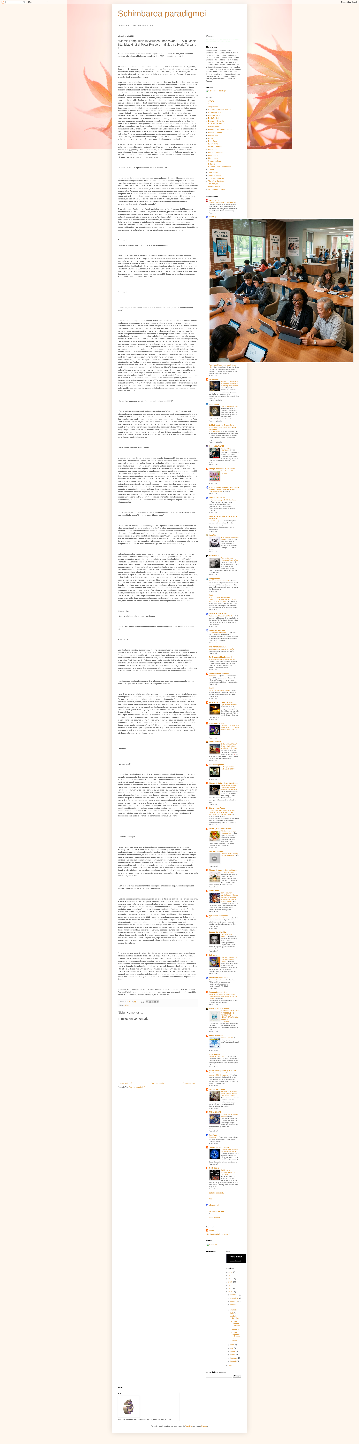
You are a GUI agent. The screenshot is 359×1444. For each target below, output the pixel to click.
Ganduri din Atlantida (217, 932)
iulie (232, 1313)
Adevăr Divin (214, 556)
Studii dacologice (214, 175)
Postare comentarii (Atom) (139, 1087)
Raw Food (213, 1135)
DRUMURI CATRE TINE (218, 614)
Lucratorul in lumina (215, 152)
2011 (230, 1289)
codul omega (214, 404)
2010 (230, 1292)
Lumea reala (213, 155)
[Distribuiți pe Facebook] (155, 1001)
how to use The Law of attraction (222, 41)
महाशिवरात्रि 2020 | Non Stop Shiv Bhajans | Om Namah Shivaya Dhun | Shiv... (230, 727)
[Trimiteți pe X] (152, 1001)
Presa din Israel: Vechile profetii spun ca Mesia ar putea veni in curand (229, 1094)
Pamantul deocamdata (218, 992)
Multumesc (213, 676)
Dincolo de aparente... (228, 872)
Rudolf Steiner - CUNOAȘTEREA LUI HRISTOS (228, 1172)
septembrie (234, 1305)
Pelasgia (211, 164)
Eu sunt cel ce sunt (216, 1211)
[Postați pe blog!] (149, 1001)
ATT (209, 104)
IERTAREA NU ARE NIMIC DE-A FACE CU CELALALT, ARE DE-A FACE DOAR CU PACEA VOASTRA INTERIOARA (223, 812)
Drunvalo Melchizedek (216, 124)
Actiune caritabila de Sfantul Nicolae (221, 616)
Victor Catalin (214, 1205)
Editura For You (214, 127)
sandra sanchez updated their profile (221, 649)
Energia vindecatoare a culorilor (222, 469)
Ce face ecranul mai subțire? (219, 581)
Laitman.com (214, 200)
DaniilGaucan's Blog (217, 630)
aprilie (233, 1351)
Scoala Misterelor (216, 1036)
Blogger (204, 1426)
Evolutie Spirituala (215, 132)
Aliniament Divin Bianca (217, 980)
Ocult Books (214, 1168)
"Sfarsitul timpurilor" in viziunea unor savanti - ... (235, 1325)
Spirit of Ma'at (213, 173)
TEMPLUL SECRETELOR (219, 1009)
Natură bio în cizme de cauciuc (220, 918)
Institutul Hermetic (215, 147)
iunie (232, 1345)
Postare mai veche (190, 1083)
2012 (127, 1005)
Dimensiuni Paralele (216, 121)
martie (233, 1355)
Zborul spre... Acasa (217, 808)
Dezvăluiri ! (213, 535)
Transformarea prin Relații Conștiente (223, 500)
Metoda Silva (213, 158)
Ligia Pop (212, 217)
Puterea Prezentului (217, 498)
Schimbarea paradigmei (162, 13)
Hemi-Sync (212, 141)
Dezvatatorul (214, 379)
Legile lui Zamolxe (234, 1317)
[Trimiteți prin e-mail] (147, 1001)
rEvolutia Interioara (216, 852)
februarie (234, 1358)
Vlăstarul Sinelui (214, 431)
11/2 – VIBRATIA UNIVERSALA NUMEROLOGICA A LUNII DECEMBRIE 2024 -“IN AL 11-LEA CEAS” (223, 599)
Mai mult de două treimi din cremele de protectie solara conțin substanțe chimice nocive (223, 996)
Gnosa (210, 138)
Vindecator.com (214, 187)
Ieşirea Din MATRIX (216, 446)
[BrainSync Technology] (215, 91)
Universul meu (215, 742)
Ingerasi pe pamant (216, 765)
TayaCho (188, 1426)
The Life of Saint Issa (216, 181)
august (233, 1310)
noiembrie (234, 1298)
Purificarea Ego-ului (216, 521)
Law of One (212, 150)
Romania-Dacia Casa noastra (219, 167)
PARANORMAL (215, 1112)
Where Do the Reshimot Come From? (222, 202)
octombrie (234, 1301)
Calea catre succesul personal (219, 110)
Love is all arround (216, 723)
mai (232, 1348)
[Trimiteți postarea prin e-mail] (142, 1001)
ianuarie (233, 1361)
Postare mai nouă (125, 1083)
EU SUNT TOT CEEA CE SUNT (221, 703)
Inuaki (211, 688)
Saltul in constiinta (216, 1193)
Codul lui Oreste (214, 115)
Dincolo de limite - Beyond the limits (223, 783)
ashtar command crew (216, 190)
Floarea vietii (213, 135)
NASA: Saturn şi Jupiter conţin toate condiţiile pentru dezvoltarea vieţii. (229, 787)
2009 (230, 1365)
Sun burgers (213, 1137)
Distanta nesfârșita (215, 492)
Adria (211, 595)
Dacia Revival (213, 118)
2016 (230, 1272)
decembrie (234, 1295)
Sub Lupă (213, 955)
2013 (230, 1282)
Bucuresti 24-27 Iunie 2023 (218, 632)
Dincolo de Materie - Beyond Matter (223, 870)
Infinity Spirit (213, 144)
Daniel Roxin (214, 891)
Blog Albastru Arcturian (217, 1056)
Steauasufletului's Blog (218, 978)
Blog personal (214, 579)
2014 (230, 1279)
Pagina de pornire (157, 1083)
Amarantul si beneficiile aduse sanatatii (222, 659)
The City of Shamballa (217, 647)
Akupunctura (213, 107)
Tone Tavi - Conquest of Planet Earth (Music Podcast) (229, 959)
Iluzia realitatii (214, 1054)
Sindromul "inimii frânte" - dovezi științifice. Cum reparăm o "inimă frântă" (229, 746)
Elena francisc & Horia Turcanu (220, 130)
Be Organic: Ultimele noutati (220, 657)
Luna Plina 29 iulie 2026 (229, 406)
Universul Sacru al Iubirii (219, 674)
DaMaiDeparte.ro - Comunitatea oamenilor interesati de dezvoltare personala (222, 427)
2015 (230, 1275)
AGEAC (211, 101)
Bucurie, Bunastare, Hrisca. (220, 829)
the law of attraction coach (224, 39)
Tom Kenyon (213, 184)
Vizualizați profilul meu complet (218, 1234)
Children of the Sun (215, 112)
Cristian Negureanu (217, 1089)
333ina (211, 1230)
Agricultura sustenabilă (218, 916)
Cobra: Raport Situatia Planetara (220, 690)
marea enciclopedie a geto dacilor (222, 1071)
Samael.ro (212, 170)
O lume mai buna (214, 161)
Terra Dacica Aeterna (216, 178)
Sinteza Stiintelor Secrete (219, 1147)
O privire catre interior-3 (229, 705)
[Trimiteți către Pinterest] (157, 1001)
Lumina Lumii (214, 1217)
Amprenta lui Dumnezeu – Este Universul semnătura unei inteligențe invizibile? (229, 384)
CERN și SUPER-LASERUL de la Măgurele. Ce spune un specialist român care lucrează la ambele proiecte (229, 897)
